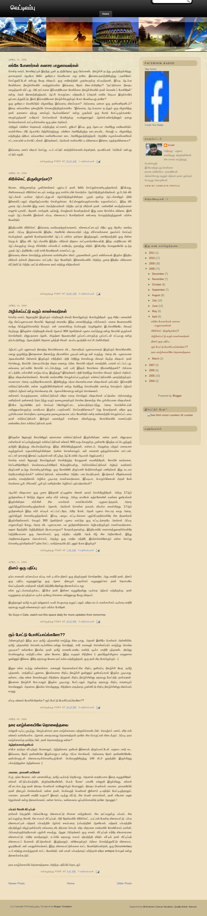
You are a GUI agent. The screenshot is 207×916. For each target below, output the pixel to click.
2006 (152, 370)
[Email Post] (97, 161)
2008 (152, 268)
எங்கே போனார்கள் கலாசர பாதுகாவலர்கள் (43, 65)
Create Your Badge (154, 125)
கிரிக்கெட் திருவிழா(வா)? (30, 179)
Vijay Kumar (150, 69)
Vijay (171, 145)
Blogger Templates (63, 906)
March (156, 358)
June (155, 305)
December (158, 273)
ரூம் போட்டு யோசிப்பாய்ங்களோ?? (36, 634)
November (158, 279)
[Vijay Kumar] (157, 120)
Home (105, 14)
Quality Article (181, 907)
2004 (152, 381)
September (159, 289)
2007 (152, 365)
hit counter (187, 415)
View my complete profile (162, 186)
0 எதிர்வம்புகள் (87, 293)
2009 (152, 263)
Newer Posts (16, 883)
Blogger (177, 395)
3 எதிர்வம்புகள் (86, 871)
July (155, 300)
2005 (152, 375)
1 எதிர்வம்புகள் (87, 161)
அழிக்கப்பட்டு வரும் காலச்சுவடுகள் (37, 311)
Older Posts (124, 883)
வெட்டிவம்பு (23, 7)
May (155, 311)
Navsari (192, 907)
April (155, 316)
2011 (152, 252)
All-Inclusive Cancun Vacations (158, 907)
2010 (152, 258)
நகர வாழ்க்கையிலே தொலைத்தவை (38, 725)
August (156, 295)
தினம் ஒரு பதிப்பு (22, 568)
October (157, 284)
